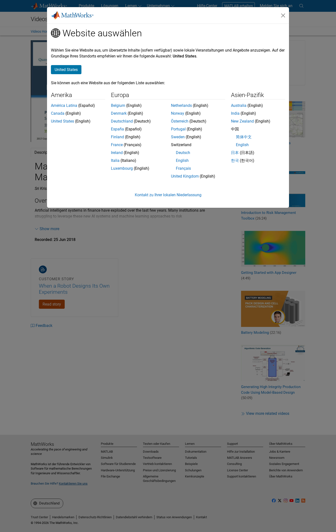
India (235, 113)
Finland (117, 137)
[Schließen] (283, 15)
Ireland (117, 152)
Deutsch (183, 152)
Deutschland (122, 121)
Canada (57, 113)
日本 (235, 152)
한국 (235, 160)
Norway (177, 113)
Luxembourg (122, 168)
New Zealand (242, 121)
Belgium (118, 105)
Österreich (179, 121)
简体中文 (244, 137)
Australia (238, 105)
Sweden (178, 137)
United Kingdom (185, 176)
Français (183, 168)
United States (62, 121)
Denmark (119, 113)
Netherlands (181, 105)
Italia (115, 160)
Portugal (178, 129)
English (182, 160)
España (117, 129)
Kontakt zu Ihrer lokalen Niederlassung (168, 195)
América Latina (64, 105)
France (117, 144)
